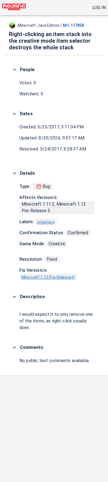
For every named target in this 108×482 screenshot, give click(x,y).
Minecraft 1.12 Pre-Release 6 (48, 277)
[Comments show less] (14, 347)
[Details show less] (14, 173)
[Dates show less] (14, 113)
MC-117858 (73, 25)
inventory (45, 222)
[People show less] (14, 69)
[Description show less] (14, 296)
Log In (99, 7)
